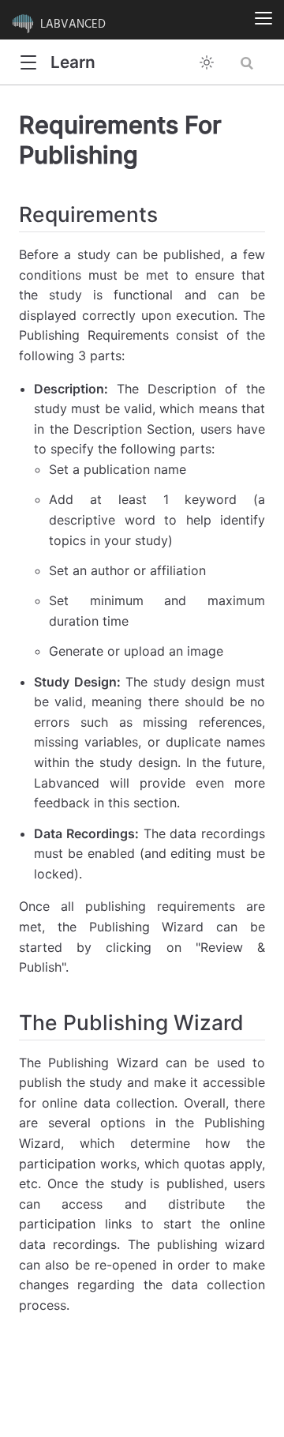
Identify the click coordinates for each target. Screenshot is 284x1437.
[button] (28, 62)
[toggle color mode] (206, 62)
